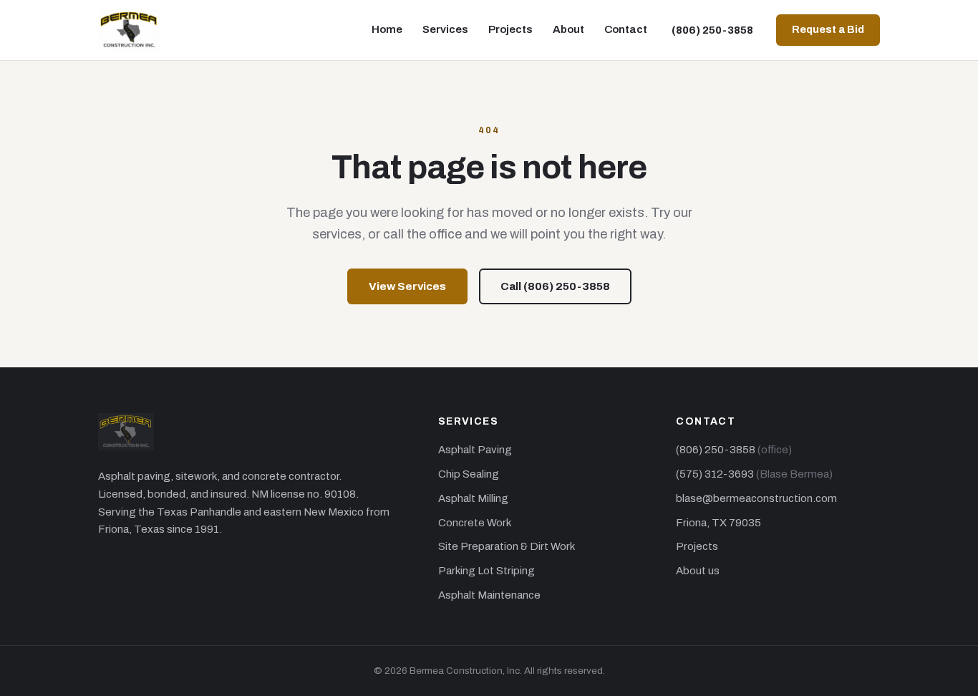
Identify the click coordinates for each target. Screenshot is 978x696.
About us (698, 570)
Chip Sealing (468, 474)
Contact (625, 29)
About (568, 29)
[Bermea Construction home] (129, 30)
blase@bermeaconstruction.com (756, 498)
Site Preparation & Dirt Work (506, 546)
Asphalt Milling (473, 498)
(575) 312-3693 (715, 474)
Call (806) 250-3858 (555, 286)
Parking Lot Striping (486, 570)
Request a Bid (828, 29)
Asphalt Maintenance (489, 595)
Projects (510, 29)
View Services (407, 286)
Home (387, 29)
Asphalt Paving (475, 449)
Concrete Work (474, 522)
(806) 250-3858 (712, 30)
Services (445, 29)
